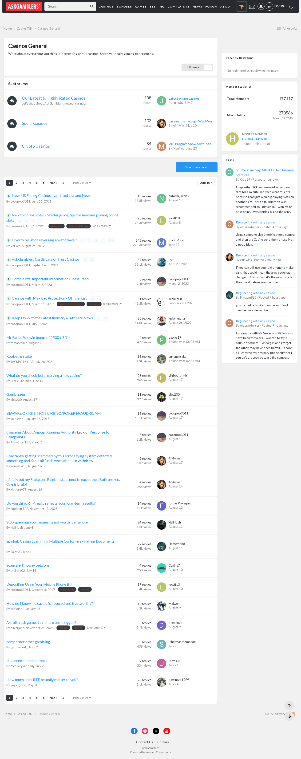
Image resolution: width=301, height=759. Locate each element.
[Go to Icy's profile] (161, 262)
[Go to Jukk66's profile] (161, 101)
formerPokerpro (180, 503)
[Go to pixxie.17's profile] (161, 340)
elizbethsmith (178, 375)
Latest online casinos (184, 98)
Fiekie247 (17, 226)
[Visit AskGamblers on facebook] (134, 731)
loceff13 (174, 218)
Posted (265, 179)
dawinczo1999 (179, 680)
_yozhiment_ (19, 647)
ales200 (16, 400)
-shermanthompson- (183, 642)
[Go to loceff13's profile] (161, 220)
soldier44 (17, 419)
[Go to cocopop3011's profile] (161, 281)
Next (53, 182)
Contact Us (144, 742)
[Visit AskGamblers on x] (156, 731)
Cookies (163, 742)
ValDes (15, 246)
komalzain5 (18, 466)
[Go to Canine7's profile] (161, 568)
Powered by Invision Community (150, 752)
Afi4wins (179, 125)
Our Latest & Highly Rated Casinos (53, 98)
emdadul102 (19, 509)
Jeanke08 (175, 299)
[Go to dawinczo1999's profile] (161, 682)
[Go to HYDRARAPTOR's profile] (232, 138)
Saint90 (16, 552)
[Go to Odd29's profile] (230, 172)
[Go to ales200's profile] (161, 397)
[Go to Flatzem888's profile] (161, 546)
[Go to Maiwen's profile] (161, 606)
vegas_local (18, 685)
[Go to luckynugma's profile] (161, 321)
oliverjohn (17, 628)
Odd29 (245, 179)
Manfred (179, 148)
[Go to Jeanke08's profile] (161, 301)
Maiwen (174, 603)
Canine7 (174, 565)
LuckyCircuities (21, 381)
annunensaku (177, 356)
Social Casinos (35, 123)
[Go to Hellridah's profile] (161, 525)
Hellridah (17, 527)
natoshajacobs (179, 196)
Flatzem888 (177, 544)
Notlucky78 (19, 489)
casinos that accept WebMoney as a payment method (208, 121)
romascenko (19, 343)
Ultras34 (175, 661)
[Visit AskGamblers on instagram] (145, 731)
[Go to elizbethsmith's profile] (161, 378)
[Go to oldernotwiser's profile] (230, 224)
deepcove (175, 623)
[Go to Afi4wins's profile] (161, 123)
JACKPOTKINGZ (22, 362)
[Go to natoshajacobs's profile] (161, 198)
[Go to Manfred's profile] (161, 146)
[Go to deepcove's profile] (161, 625)
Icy (171, 260)
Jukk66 (178, 103)
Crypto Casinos (36, 146)
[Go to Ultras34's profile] (161, 663)
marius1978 (177, 240)
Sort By (205, 182)
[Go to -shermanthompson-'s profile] (161, 644)
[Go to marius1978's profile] (161, 243)
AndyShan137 (20, 442)
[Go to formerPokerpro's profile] (161, 506)
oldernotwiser (249, 227)
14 (110, 240)
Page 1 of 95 (81, 182)
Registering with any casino (255, 222)
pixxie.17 (175, 337)
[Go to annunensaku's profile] (161, 359)
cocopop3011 (20, 201)
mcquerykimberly (22, 666)
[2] (291, 7)
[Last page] (63, 183)
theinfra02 (18, 570)
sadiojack (17, 609)
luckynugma (177, 318)
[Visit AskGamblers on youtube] (166, 731)
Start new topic (196, 167)
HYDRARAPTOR (254, 139)
